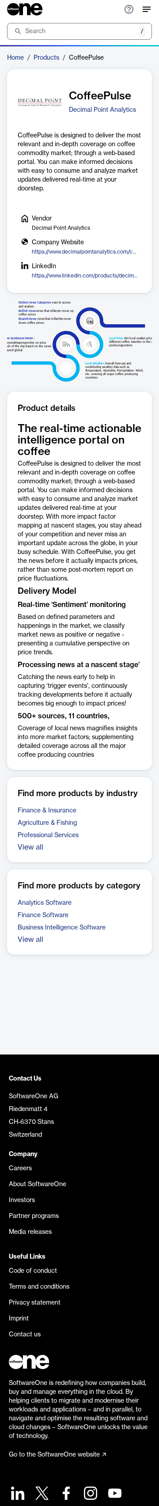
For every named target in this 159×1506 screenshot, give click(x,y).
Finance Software (43, 915)
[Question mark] (129, 9)
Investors (22, 1200)
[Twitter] (41, 1494)
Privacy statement (35, 1303)
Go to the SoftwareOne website (54, 1455)
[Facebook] (65, 1494)
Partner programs (34, 1216)
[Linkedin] (16, 1494)
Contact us (25, 1335)
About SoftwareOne (37, 1184)
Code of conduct (33, 1271)
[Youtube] (113, 1494)
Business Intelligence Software (62, 928)
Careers (20, 1168)
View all (30, 847)
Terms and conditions (39, 1287)
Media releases (30, 1232)
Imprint (19, 1319)
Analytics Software (45, 903)
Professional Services (48, 835)
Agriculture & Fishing (47, 823)
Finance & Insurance (47, 811)
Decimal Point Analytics (102, 110)
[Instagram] (89, 1494)
